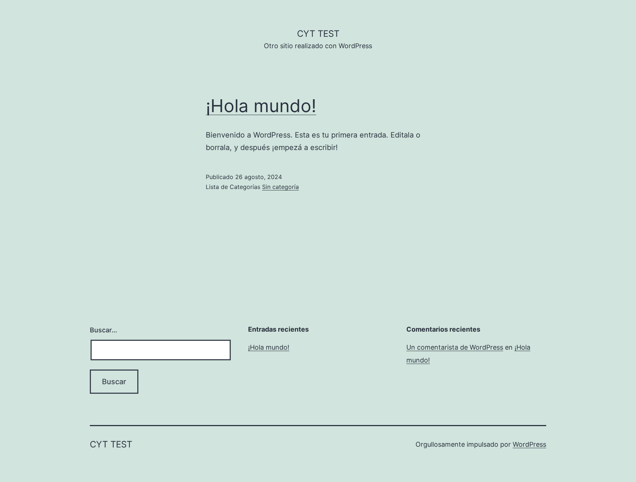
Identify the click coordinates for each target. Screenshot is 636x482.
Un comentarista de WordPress (454, 347)
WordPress (529, 444)
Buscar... (103, 330)
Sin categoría (280, 186)
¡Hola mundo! (261, 106)
